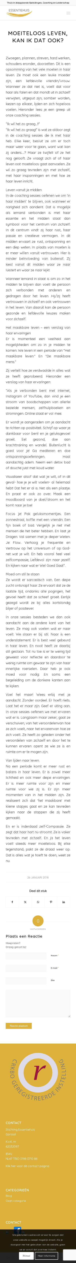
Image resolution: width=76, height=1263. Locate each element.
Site (53, 980)
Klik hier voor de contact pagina (27, 1166)
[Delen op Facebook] (12, 902)
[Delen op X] (25, 902)
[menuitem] (68, 13)
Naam (55, 955)
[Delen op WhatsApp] (38, 902)
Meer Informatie (46, 1255)
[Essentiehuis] (31, 13)
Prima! (26, 1255)
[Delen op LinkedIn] (63, 902)
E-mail (55, 967)
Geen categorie (16, 1200)
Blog (9, 1196)
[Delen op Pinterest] (51, 902)
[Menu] (68, 13)
